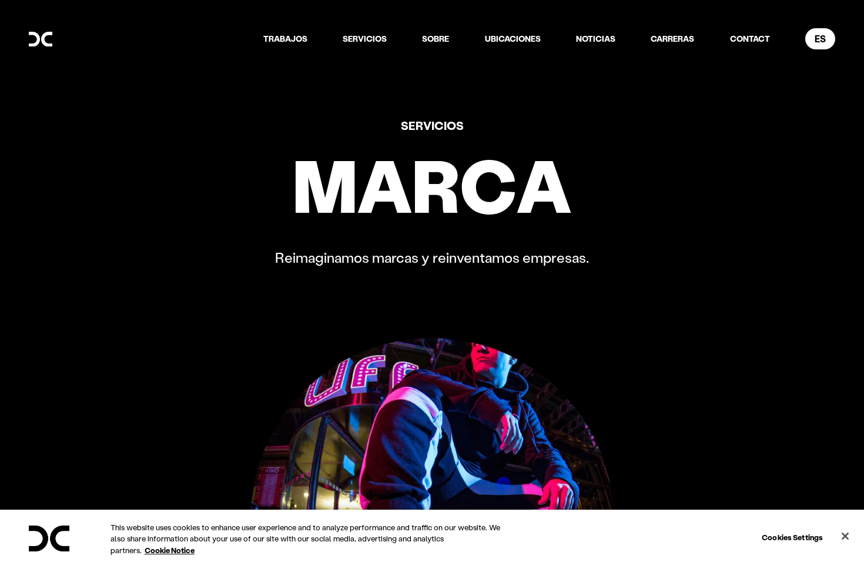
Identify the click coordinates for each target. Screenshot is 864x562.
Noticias (595, 38)
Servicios (365, 38)
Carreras (672, 38)
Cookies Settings (792, 536)
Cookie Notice (170, 550)
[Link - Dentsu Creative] (40, 39)
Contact (750, 38)
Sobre (435, 38)
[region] (432, 536)
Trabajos (285, 38)
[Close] (845, 536)
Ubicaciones (513, 38)
